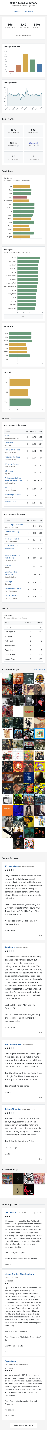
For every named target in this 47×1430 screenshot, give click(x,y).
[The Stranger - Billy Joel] (7, 700)
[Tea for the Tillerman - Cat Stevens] (39, 733)
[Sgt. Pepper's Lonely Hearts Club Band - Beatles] (29, 799)
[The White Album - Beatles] (18, 711)
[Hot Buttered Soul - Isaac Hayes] (39, 777)
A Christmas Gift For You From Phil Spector (13, 479)
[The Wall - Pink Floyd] (18, 755)
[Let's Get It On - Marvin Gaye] (29, 766)
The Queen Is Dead (13, 1044)
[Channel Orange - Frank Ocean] (7, 810)
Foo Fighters (10, 1212)
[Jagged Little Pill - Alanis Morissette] (7, 678)
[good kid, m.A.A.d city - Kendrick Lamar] (18, 744)
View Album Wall (39, 669)
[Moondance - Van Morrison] (29, 689)
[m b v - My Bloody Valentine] (18, 810)
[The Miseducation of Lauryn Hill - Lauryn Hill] (18, 678)
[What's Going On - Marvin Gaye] (7, 722)
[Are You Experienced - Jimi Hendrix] (39, 766)
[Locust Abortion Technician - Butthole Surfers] (39, 1178)
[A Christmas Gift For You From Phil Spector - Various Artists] (7, 755)
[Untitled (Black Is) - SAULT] (18, 1178)
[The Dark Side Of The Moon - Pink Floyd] (39, 711)
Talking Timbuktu (13, 1109)
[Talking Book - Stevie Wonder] (7, 777)
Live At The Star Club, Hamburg (19, 1274)
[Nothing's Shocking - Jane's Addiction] (29, 700)
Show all (23, 316)
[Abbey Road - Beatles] (18, 821)
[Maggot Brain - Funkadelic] (18, 843)
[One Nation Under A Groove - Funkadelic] (29, 843)
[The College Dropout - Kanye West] (39, 678)
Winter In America (12, 464)
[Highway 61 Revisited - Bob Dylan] (39, 755)
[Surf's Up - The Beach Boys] (29, 832)
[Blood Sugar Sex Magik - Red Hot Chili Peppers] (29, 1178)
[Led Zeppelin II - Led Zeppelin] (39, 722)
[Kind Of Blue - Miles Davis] (18, 722)
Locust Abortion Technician (11, 573)
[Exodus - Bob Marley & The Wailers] (29, 711)
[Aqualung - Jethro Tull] (39, 689)
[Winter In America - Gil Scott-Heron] (29, 744)
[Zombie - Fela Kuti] (29, 733)
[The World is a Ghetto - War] (39, 799)
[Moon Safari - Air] (39, 821)
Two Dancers (11, 947)
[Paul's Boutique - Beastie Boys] (7, 766)
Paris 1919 (9, 443)
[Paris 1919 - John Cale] (7, 733)
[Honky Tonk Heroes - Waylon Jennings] (39, 744)
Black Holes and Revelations (11, 547)
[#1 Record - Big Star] (7, 788)
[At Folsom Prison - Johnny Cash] (18, 788)
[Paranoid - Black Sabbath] (39, 700)
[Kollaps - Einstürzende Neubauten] (18, 1189)
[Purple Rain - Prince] (18, 689)
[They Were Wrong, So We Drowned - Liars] (7, 1178)
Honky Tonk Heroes (12, 450)
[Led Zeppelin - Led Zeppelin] (7, 832)
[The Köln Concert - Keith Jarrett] (7, 799)
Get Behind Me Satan (13, 588)
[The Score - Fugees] (39, 832)
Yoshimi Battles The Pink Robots (12, 556)
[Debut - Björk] (29, 810)
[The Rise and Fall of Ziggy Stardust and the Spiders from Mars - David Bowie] (7, 744)
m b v (7, 435)
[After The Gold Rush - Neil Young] (18, 700)
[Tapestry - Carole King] (39, 810)
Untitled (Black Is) (12, 532)
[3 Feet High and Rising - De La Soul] (39, 788)
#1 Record (9, 471)
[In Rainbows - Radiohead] (29, 788)
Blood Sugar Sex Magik (14, 524)
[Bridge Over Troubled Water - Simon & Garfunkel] (7, 821)
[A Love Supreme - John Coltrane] (29, 678)
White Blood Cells (12, 539)
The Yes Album (11, 501)
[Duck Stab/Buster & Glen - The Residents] (29, 1189)
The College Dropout (13, 494)
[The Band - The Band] (18, 777)
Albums (17, 11)
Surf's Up (8, 487)
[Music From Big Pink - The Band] (7, 689)
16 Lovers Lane (12, 866)
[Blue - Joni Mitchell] (29, 777)
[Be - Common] (29, 821)
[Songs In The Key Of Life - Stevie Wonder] (18, 766)
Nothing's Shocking (12, 457)
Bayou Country (12, 1361)
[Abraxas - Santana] (7, 711)
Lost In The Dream (12, 595)
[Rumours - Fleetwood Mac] (29, 722)
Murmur (8, 565)
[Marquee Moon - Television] (18, 733)
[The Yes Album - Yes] (18, 799)
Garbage (8, 581)
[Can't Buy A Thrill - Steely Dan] (29, 755)
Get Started (29, 11)
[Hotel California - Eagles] (18, 832)
